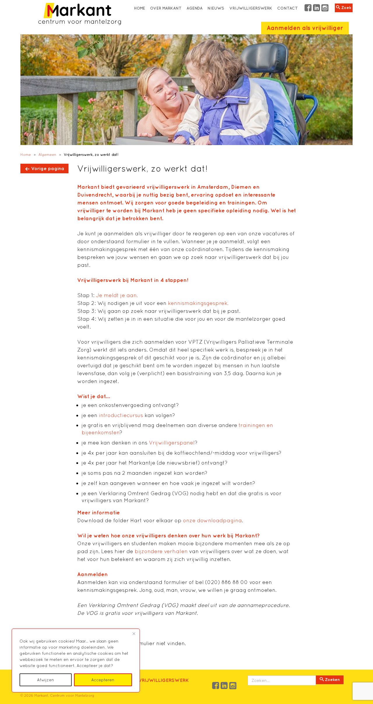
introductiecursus (121, 415)
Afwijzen (45, 679)
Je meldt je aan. (117, 295)
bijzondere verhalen (161, 551)
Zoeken (332, 679)
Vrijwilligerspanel (172, 443)
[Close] (133, 633)
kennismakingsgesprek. (198, 303)
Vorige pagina (47, 168)
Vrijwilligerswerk (250, 8)
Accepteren (103, 679)
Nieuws (215, 8)
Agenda (194, 8)
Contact (287, 8)
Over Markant (166, 8)
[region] (76, 660)
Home (139, 8)
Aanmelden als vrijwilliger (305, 27)
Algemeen (47, 154)
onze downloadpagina (212, 520)
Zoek (345, 7)
